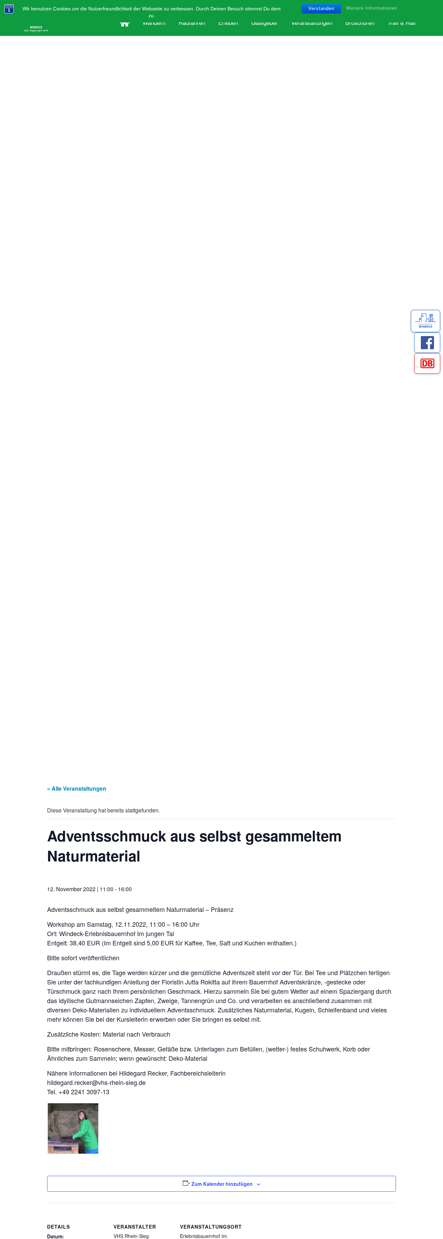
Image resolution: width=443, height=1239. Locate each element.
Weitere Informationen (371, 8)
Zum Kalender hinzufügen (222, 1183)
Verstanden (321, 8)
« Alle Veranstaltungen (76, 788)
